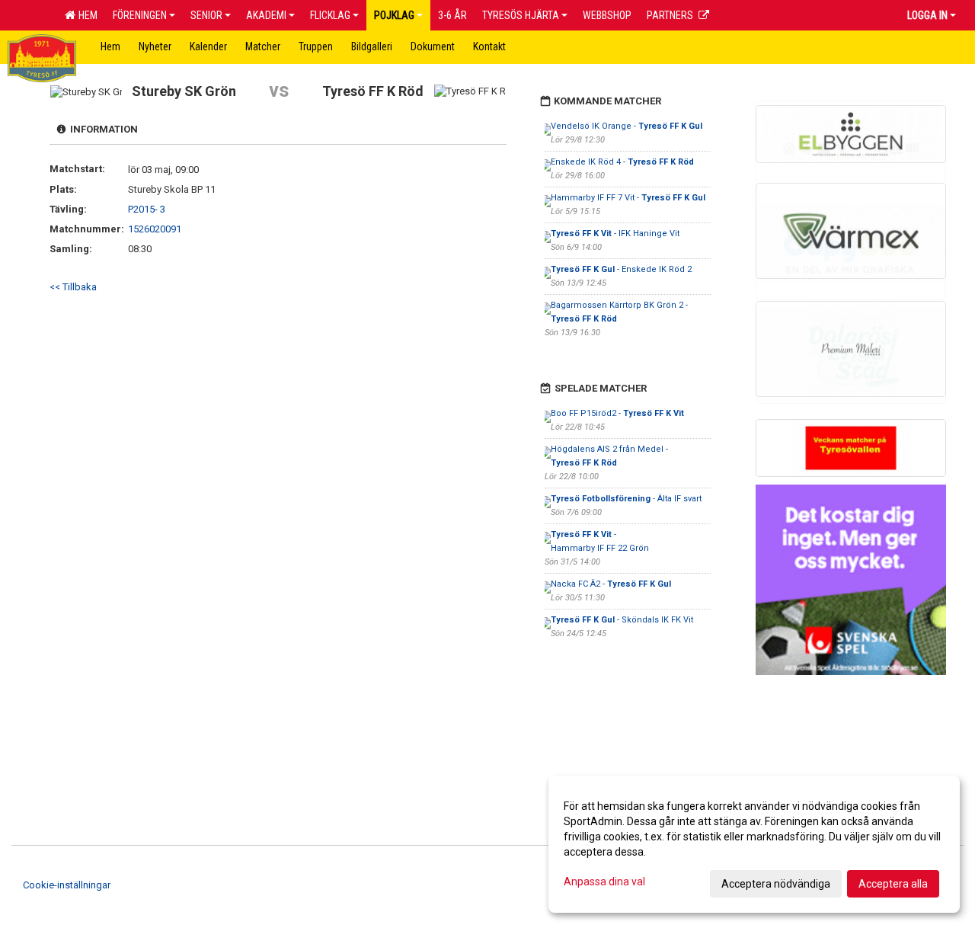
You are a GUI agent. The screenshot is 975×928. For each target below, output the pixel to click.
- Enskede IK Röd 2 (621, 269)
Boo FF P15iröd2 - (617, 413)
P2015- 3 (146, 209)
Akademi (266, 15)
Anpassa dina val (604, 881)
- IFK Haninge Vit (615, 233)
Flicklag (330, 15)
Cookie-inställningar (66, 885)
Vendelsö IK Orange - (626, 126)
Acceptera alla (893, 884)
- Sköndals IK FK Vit (622, 620)
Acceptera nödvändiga (775, 884)
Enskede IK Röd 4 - (622, 162)
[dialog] (754, 844)
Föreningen (140, 15)
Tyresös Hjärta (520, 15)
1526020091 (154, 229)
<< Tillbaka (73, 287)
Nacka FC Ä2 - (611, 584)
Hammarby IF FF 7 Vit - (628, 198)
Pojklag (394, 15)
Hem (86, 15)
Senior (206, 15)
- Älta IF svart (626, 499)
